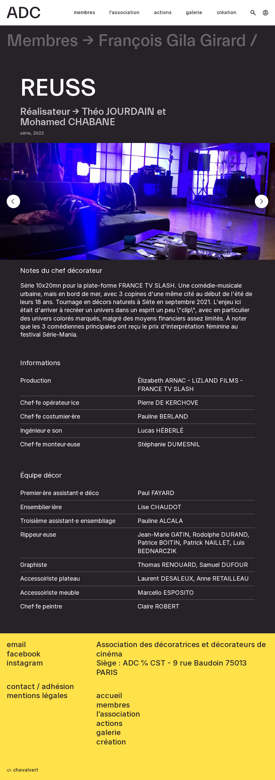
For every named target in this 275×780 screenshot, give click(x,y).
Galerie (194, 12)
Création (226, 12)
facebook (24, 653)
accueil (109, 695)
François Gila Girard (172, 41)
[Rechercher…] (253, 12)
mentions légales (37, 695)
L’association (124, 12)
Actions (163, 12)
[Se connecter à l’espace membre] (265, 12)
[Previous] (13, 201)
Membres (84, 12)
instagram (25, 663)
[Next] (261, 201)
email (16, 644)
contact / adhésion (40, 686)
